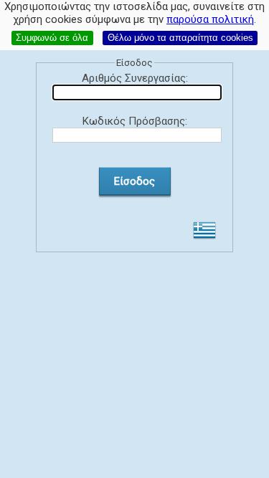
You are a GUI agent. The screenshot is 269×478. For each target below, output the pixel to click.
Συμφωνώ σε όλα (52, 37)
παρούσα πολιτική (210, 19)
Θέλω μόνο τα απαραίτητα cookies (180, 37)
